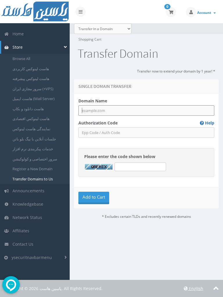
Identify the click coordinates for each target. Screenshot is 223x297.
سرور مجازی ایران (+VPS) (32, 88)
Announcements (27, 190)
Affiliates (19, 230)
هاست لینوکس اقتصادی (31, 118)
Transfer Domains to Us (32, 179)
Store (16, 47)
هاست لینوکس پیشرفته (30, 78)
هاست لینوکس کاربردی (30, 68)
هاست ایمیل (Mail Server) (33, 98)
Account (205, 12)
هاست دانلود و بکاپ (28, 108)
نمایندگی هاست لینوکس (31, 128)
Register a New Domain (32, 168)
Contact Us (21, 244)
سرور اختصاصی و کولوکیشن (34, 159)
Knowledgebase (26, 204)
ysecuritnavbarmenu (30, 257)
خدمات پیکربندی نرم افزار (32, 148)
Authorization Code (146, 123)
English (195, 288)
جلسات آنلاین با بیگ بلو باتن (34, 139)
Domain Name (92, 101)
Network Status (26, 217)
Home (17, 34)
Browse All (21, 58)
